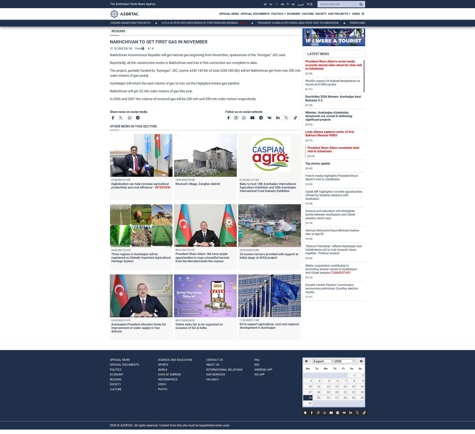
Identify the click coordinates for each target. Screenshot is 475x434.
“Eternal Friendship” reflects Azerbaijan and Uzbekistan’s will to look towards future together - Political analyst (333, 249)
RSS (256, 364)
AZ (265, 4)
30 (362, 397)
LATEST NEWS (318, 54)
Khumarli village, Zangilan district (198, 184)
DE (282, 4)
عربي (300, 4)
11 (318, 386)
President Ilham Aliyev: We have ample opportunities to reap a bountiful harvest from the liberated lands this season (202, 257)
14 (345, 386)
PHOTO (162, 389)
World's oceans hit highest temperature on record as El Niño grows (332, 82)
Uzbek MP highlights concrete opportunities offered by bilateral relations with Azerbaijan (333, 195)
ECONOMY (293, 14)
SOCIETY (320, 14)
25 (318, 397)
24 (310, 397)
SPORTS (163, 364)
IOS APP (259, 374)
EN (276, 4)
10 (310, 386)
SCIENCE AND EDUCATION (175, 360)
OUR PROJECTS (338, 14)
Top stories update (317, 163)
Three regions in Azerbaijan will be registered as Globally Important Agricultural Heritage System (141, 257)
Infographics (168, 379)
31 (310, 403)
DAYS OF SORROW (169, 374)
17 (310, 392)
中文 (310, 4)
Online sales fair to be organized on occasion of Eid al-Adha (199, 326)
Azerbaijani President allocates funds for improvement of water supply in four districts (138, 328)
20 (336, 392)
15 (353, 386)
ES (293, 4)
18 (318, 392)
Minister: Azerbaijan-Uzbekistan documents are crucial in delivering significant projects (328, 116)
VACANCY (212, 379)
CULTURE (308, 14)
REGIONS (118, 31)
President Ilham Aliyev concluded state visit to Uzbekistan (279, 22)
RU (271, 4)
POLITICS (277, 14)
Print (138, 48)
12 (328, 386)
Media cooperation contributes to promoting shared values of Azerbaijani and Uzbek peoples (331, 269)
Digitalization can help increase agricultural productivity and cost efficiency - (140, 185)
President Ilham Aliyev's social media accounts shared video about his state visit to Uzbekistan (333, 65)
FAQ (256, 360)
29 (353, 397)
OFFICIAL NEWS (229, 14)
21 (345, 392)
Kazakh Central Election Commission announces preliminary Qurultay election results (331, 288)
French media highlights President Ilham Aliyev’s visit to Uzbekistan (331, 177)
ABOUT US (212, 364)
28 (345, 397)
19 (328, 392)
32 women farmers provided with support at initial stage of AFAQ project (269, 255)
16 (362, 386)
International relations (224, 369)
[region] (335, 180)
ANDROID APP (263, 369)
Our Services (215, 374)
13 (336, 386)
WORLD (162, 369)
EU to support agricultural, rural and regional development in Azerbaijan (269, 325)
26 (328, 397)
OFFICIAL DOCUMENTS (255, 14)
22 (353, 392)
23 (362, 392)
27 (336, 397)
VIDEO (356, 14)
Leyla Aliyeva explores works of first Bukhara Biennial (185, 22)
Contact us (214, 360)
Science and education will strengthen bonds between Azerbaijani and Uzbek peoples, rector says (330, 214)
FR (288, 4)
